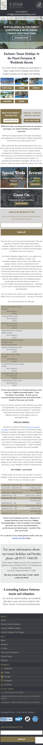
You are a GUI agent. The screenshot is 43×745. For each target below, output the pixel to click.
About (3, 620)
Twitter (7, 672)
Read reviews (35, 184)
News (3, 640)
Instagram (8, 680)
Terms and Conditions (10, 652)
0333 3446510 (21, 12)
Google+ (7, 677)
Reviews (4, 644)
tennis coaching (19, 538)
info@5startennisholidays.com (21, 14)
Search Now (10, 120)
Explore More (32, 120)
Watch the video (21, 203)
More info (13, 184)
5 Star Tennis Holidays (12, 5)
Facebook (8, 668)
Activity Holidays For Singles (12, 632)
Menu (4, 18)
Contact (4, 648)
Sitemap (4, 660)
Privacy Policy (6, 656)
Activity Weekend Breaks (11, 628)
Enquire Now (21, 38)
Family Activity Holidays (10, 624)
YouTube (7, 685)
